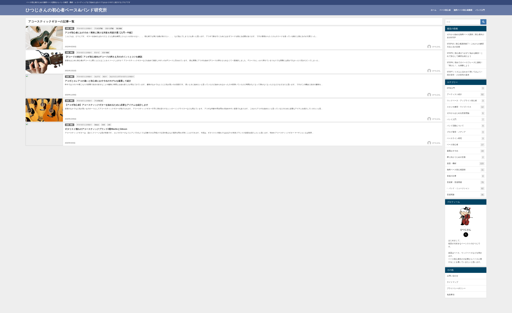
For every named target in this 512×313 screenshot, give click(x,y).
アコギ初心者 (99, 100)
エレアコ (97, 76)
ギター (105, 76)
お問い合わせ (452, 276)
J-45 (109, 124)
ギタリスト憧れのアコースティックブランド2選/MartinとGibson (96, 129)
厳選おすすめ (465, 151)
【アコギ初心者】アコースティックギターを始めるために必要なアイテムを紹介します (106, 105)
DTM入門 (465, 88)
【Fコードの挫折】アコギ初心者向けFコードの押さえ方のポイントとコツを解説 (103, 57)
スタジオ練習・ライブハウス (465, 107)
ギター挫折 (105, 52)
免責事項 (450, 295)
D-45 (103, 124)
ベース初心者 (445, 10)
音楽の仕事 (465, 176)
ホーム (433, 10)
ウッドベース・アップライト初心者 (465, 101)
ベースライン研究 (465, 138)
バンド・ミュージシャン (466, 188)
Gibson (97, 124)
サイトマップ (452, 282)
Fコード (97, 52)
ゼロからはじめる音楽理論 (465, 113)
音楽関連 (465, 195)
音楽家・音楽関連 (465, 182)
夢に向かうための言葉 (465, 157)
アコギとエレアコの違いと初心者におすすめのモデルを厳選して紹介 (98, 81)
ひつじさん (436, 46)
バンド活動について (465, 126)
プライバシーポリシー (456, 288)
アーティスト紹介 (465, 94)
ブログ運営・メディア (465, 132)
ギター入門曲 (109, 28)
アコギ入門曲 (99, 28)
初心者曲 (119, 28)
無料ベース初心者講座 (463, 10)
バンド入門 (480, 10)
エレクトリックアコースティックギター (122, 76)
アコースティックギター (84, 28)
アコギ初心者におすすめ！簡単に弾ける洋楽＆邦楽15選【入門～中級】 (99, 32)
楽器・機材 (69, 28)
